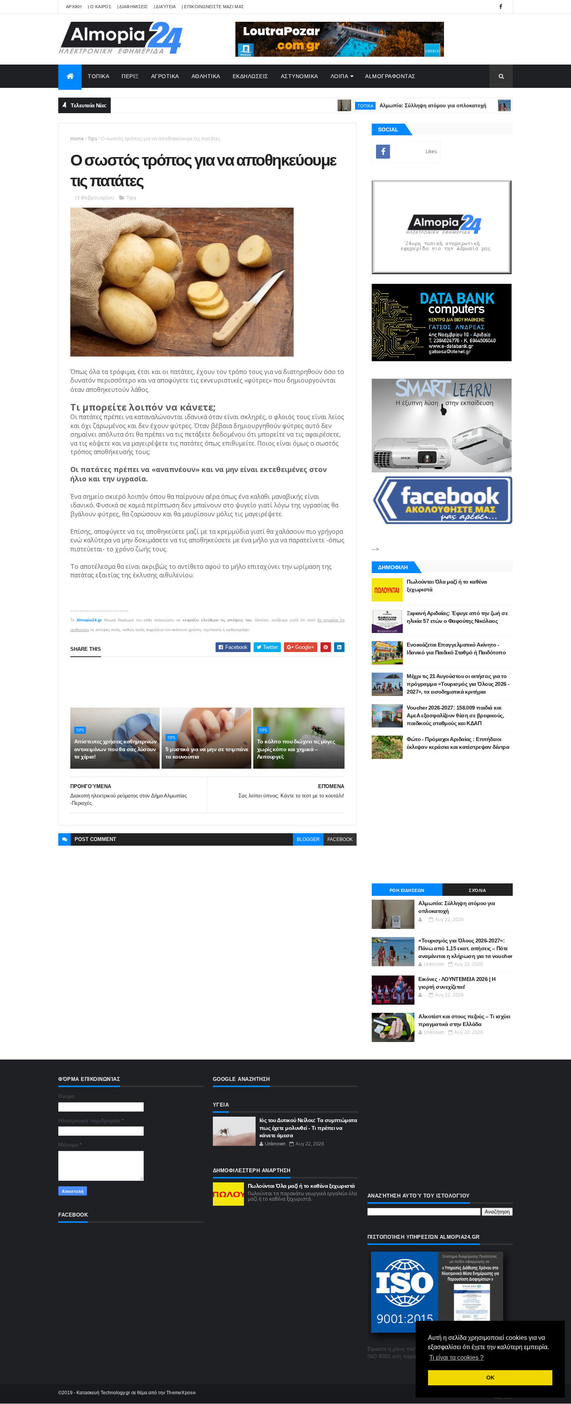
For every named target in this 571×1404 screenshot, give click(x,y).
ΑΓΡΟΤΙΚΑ (165, 76)
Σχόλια (477, 890)
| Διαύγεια (165, 6)
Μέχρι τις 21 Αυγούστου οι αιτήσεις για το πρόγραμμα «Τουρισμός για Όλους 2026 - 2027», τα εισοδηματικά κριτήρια (458, 683)
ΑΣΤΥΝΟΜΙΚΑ (299, 76)
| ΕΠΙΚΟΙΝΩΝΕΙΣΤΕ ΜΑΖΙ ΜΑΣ (213, 6)
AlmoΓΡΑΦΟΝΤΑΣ (390, 76)
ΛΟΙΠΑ (339, 76)
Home (77, 138)
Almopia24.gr (89, 620)
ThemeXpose (181, 1392)
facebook (340, 839)
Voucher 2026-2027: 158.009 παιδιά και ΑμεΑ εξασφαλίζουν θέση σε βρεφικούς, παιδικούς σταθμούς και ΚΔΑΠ (455, 715)
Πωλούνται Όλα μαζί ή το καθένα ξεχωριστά (301, 1186)
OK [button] (490, 1377)
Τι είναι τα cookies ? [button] (456, 1357)
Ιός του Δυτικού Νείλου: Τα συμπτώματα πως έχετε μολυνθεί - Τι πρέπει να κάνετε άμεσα (308, 1127)
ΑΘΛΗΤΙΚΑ (205, 76)
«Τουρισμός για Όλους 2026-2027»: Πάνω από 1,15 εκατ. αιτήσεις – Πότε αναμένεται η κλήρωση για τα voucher (465, 948)
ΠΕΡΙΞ (130, 76)
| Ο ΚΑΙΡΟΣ (99, 6)
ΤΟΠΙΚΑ (98, 76)
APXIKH (74, 6)
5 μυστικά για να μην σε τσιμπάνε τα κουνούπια (206, 753)
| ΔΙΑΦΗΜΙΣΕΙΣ (132, 6)
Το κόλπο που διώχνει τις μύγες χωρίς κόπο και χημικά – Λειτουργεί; (296, 749)
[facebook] (500, 7)
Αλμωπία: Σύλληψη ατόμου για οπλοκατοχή (404, 105)
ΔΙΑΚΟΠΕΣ (499, 105)
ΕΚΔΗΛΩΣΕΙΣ (250, 76)
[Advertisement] (211, 682)
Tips (92, 138)
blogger (308, 839)
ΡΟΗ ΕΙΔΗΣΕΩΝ (407, 890)
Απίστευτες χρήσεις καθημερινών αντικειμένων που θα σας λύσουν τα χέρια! (115, 749)
